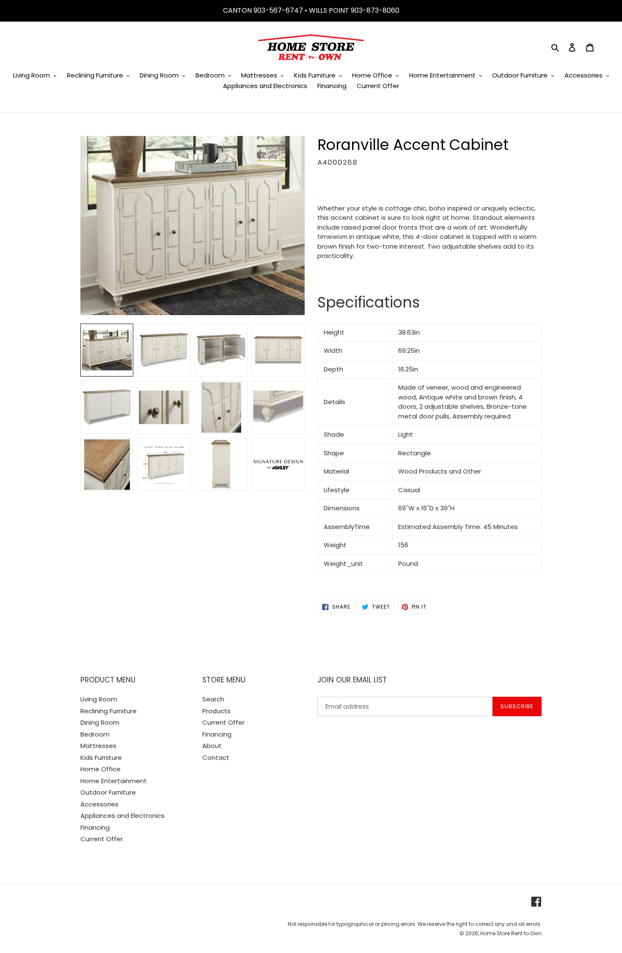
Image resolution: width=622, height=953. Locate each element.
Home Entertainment (113, 780)
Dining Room (99, 722)
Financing (95, 827)
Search (213, 699)
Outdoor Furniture (108, 792)
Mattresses (98, 745)
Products (216, 710)
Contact (215, 757)
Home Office (100, 769)
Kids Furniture (101, 757)
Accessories (99, 804)
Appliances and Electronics (122, 815)
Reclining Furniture (108, 710)
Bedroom (95, 734)
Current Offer (101, 838)
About (212, 745)
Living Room (98, 699)
